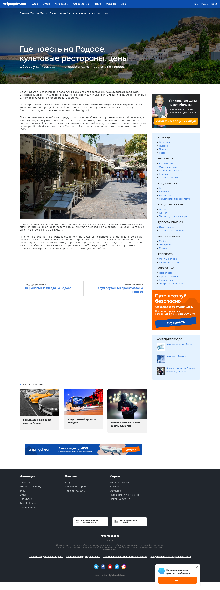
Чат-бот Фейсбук (75, 491)
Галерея (163, 146)
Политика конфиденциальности (83, 557)
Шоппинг (164, 174)
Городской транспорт (170, 276)
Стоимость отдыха (169, 177)
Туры (22, 491)
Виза (161, 188)
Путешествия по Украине (124, 495)
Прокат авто (165, 273)
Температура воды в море (173, 216)
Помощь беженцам (121, 499)
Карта (162, 153)
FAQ (67, 482)
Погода (163, 209)
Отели (23, 495)
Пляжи (162, 149)
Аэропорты (165, 195)
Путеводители (28, 507)
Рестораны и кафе (169, 262)
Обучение (116, 491)
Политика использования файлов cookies (125, 557)
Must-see (163, 241)
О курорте (164, 142)
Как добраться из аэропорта (174, 199)
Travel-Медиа (28, 503)
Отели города (166, 227)
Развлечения (166, 163)
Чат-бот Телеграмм (76, 486)
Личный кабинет (119, 482)
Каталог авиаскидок (31, 486)
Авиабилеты (165, 192)
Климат (163, 213)
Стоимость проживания (171, 230)
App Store (115, 486)
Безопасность (166, 280)
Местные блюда (168, 259)
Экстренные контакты (171, 283)
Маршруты (165, 248)
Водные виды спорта (170, 170)
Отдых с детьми (168, 167)
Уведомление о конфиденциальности (171, 557)
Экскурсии (165, 245)
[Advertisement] (83, 342)
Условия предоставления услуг (46, 557)
